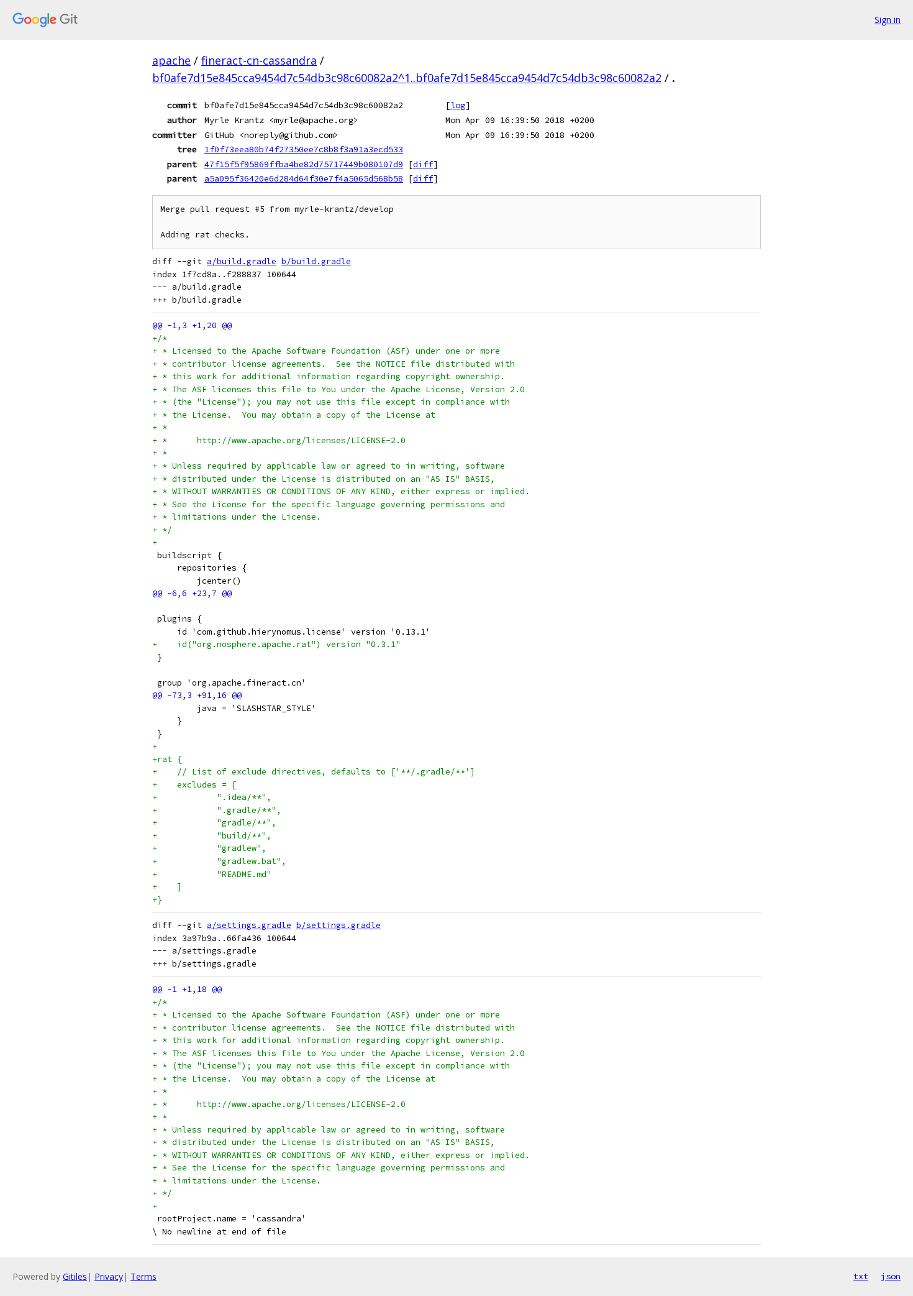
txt (860, 1276)
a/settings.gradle (249, 925)
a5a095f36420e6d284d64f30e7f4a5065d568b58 (303, 178)
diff (423, 164)
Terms (143, 1276)
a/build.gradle (241, 261)
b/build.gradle (316, 261)
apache (171, 60)
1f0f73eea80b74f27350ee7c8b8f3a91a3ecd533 (303, 149)
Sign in (887, 19)
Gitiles (75, 1276)
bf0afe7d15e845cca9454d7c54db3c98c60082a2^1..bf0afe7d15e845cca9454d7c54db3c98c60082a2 (406, 77)
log (457, 105)
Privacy (108, 1276)
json (891, 1276)
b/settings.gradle (338, 925)
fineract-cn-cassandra (259, 60)
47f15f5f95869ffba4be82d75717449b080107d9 (303, 164)
